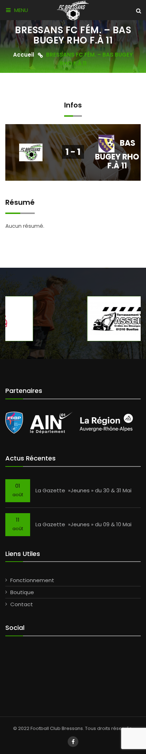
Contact (21, 604)
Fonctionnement (32, 580)
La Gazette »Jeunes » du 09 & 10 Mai (83, 524)
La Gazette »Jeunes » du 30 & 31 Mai (83, 490)
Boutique (22, 592)
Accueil (23, 55)
